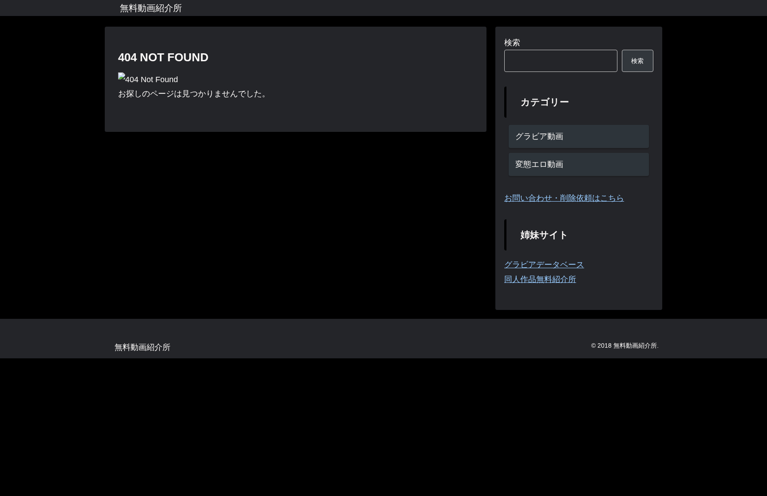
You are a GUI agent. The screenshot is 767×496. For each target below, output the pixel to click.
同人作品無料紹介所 (540, 279)
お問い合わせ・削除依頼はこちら (564, 198)
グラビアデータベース (544, 264)
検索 (512, 42)
